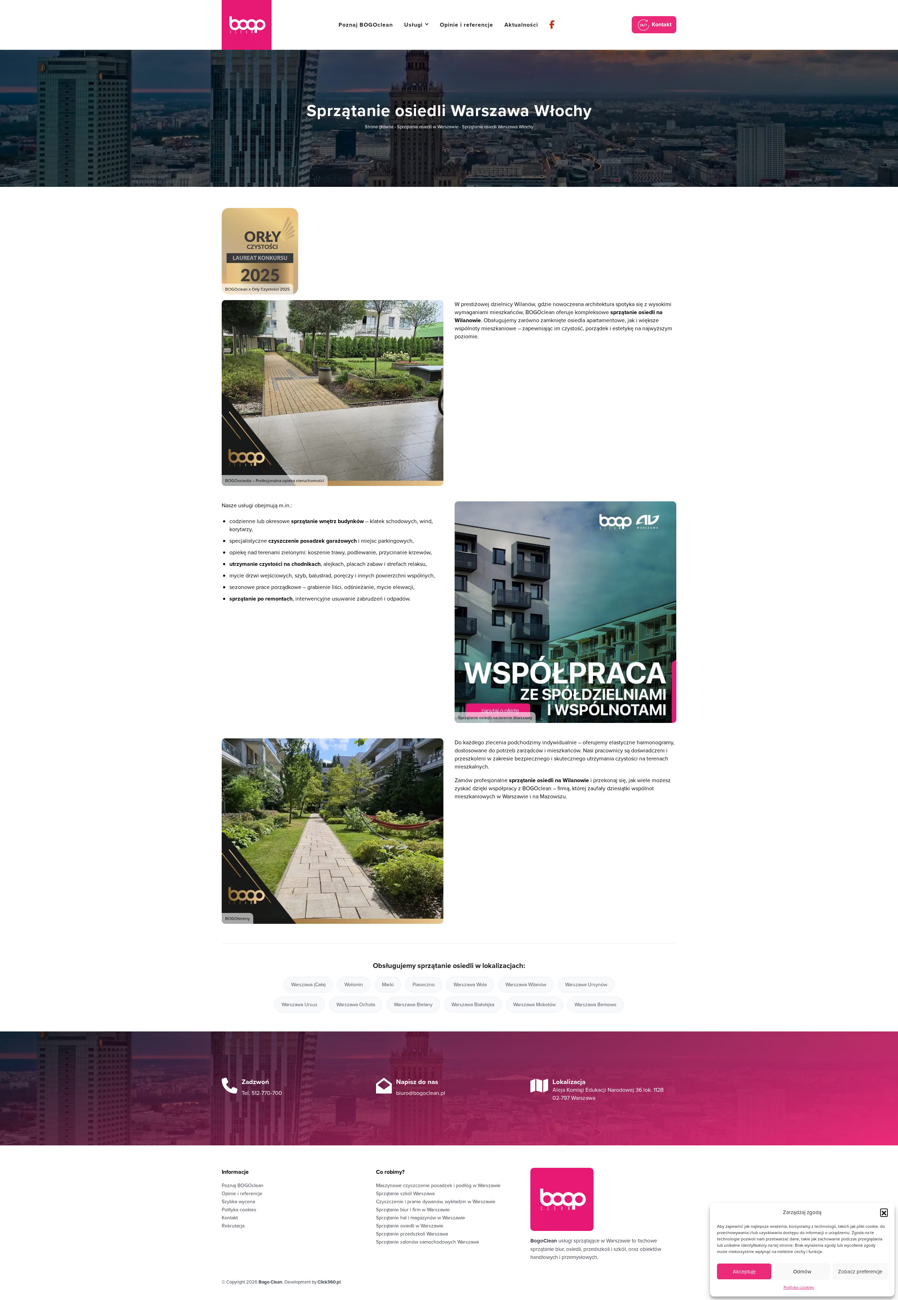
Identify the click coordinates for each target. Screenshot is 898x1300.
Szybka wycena (238, 1201)
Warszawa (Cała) (308, 984)
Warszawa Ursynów (586, 984)
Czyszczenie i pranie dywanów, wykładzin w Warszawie (435, 1201)
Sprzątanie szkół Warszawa (405, 1193)
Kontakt (660, 24)
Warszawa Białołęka (472, 1004)
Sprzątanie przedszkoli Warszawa (412, 1233)
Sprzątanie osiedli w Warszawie (427, 126)
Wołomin (353, 984)
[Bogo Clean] (247, 25)
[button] (883, 1212)
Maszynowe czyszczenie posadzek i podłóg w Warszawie (438, 1185)
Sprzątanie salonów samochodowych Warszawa (427, 1241)
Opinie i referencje (242, 1193)
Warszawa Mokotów (534, 1004)
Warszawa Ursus (299, 1004)
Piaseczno (424, 984)
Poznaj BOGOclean (242, 1185)
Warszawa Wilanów (525, 984)
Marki (388, 984)
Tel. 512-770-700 (262, 1093)
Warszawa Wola (470, 984)
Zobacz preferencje (860, 1271)
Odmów (802, 1271)
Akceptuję (744, 1271)
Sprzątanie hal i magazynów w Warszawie (420, 1217)
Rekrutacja (233, 1225)
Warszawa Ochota (355, 1004)
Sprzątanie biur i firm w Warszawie (413, 1209)
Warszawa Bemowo (595, 1004)
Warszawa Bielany (413, 1004)
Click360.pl (329, 1282)
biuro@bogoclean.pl (420, 1093)
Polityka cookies (799, 1287)
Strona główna (379, 126)
